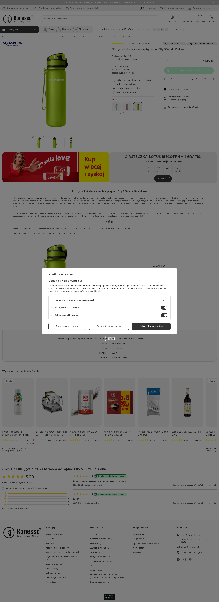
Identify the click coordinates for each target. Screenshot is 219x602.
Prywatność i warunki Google (87, 291)
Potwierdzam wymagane (109, 326)
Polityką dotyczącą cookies (125, 285)
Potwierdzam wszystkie (151, 326)
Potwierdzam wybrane (67, 326)
